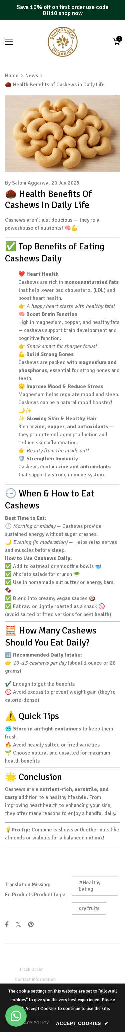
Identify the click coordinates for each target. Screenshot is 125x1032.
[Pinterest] (31, 924)
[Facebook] (7, 924)
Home (12, 75)
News (31, 75)
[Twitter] (18, 924)
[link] (31, 1023)
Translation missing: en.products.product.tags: (35, 889)
